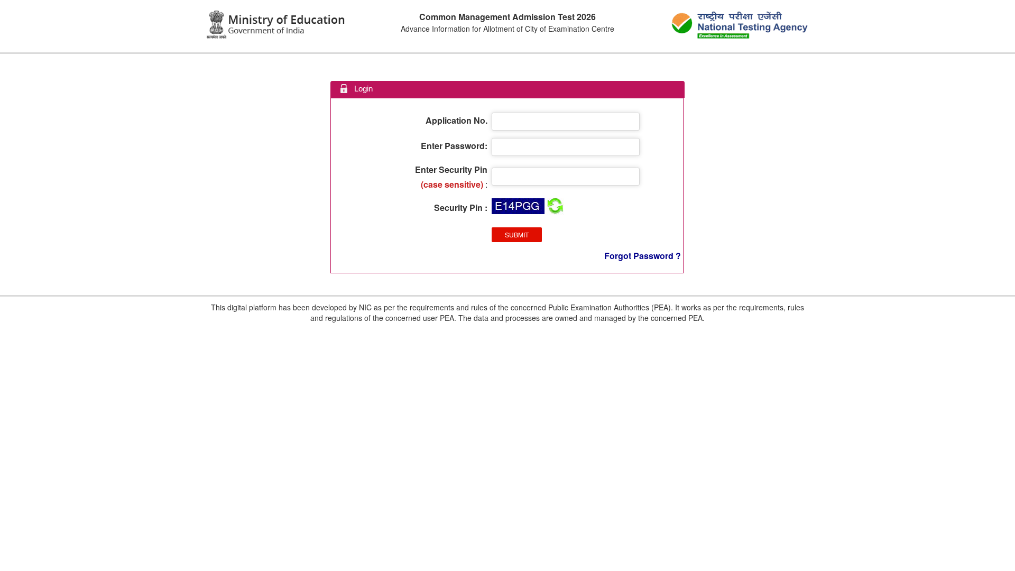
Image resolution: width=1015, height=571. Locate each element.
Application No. (456, 120)
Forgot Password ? (642, 256)
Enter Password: (454, 146)
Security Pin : (460, 207)
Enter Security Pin (451, 169)
